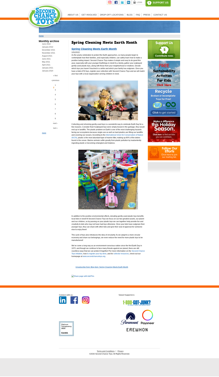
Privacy (121, 351)
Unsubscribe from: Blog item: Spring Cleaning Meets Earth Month (102, 267)
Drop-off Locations (112, 15)
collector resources (121, 254)
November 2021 (48, 53)
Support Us (160, 2)
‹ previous (55, 80)
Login (139, 2)
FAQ (138, 15)
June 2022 (46, 44)
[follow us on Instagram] (110, 4)
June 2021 (46, 59)
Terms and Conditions (106, 351)
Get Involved (89, 15)
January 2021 (47, 68)
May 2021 (46, 62)
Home (41, 36)
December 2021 (48, 50)
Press (146, 15)
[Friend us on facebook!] (116, 4)
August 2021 (47, 56)
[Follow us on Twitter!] (122, 4)
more (44, 133)
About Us (73, 15)
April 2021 (46, 65)
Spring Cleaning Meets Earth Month (94, 48)
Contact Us (160, 15)
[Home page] (45, 32)
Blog (130, 15)
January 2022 (47, 47)
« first (55, 76)
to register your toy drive (97, 254)
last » (55, 128)
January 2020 (47, 71)
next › (55, 123)
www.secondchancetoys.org (94, 256)
